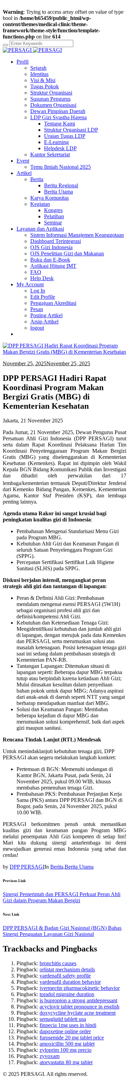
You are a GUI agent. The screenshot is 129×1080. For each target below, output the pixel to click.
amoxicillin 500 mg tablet (67, 1044)
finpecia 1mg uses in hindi (68, 1025)
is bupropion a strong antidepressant (78, 1000)
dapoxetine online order (65, 1031)
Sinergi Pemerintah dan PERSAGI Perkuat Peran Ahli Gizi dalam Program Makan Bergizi (61, 897)
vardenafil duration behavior (70, 982)
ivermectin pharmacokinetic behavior (80, 988)
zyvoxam (50, 1056)
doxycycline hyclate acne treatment (78, 1013)
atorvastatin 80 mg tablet (66, 1062)
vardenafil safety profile (65, 976)
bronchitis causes (58, 963)
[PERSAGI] (32, 50)
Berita (56, 867)
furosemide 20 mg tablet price (72, 1037)
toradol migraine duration (67, 994)
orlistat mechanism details (67, 969)
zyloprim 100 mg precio (66, 1050)
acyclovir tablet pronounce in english (79, 1007)
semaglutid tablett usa (63, 1019)
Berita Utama (79, 867)
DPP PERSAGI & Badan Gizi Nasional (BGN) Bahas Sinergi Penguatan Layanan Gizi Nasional (62, 931)
